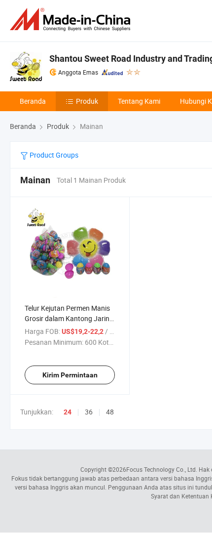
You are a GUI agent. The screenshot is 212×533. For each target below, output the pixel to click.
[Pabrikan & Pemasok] (72, 19)
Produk (87, 101)
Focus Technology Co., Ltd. (161, 469)
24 (67, 412)
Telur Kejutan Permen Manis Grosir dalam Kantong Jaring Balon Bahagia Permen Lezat (69, 318)
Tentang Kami (139, 101)
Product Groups (53, 155)
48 (110, 411)
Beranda (33, 101)
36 (89, 411)
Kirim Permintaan (70, 375)
